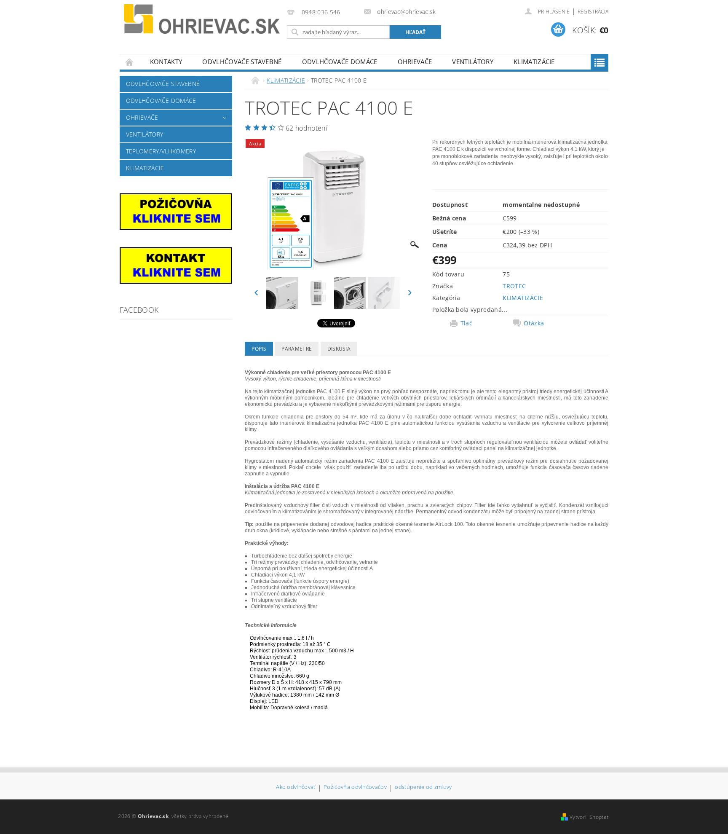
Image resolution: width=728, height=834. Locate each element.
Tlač (466, 323)
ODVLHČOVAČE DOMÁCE (339, 61)
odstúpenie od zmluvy (423, 787)
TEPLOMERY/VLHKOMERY (161, 151)
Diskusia (339, 348)
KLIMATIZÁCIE (534, 61)
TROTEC (514, 286)
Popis (259, 348)
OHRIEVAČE (415, 61)
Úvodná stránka (130, 61)
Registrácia (593, 11)
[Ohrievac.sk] (202, 19)
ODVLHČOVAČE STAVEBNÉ (241, 61)
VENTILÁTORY (472, 61)
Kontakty (166, 61)
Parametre (296, 348)
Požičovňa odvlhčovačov (355, 787)
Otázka (534, 323)
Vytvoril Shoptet (589, 817)
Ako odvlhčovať (295, 787)
